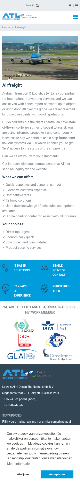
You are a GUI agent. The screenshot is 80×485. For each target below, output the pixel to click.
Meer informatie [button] (18, 464)
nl (70, 5)
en (76, 5)
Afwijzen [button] (23, 474)
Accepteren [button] (57, 474)
